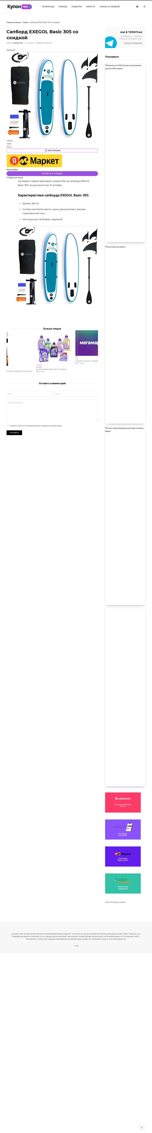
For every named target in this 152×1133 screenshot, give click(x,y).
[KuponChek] (21, 6)
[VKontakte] (9, 188)
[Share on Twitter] (9, 182)
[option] (54, 351)
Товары (25, 22)
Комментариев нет (44, 43)
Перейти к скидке (52, 173)
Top (77, 946)
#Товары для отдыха (15, 178)
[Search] (143, 6)
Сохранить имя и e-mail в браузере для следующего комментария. (36, 426)
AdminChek (18, 43)
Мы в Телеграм (54, 150)
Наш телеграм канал (115, 902)
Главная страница (14, 22)
